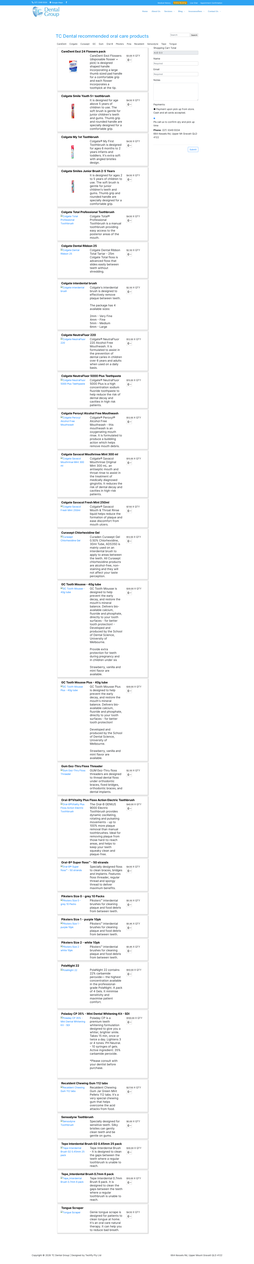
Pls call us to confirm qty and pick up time (174, 124)
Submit (193, 149)
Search (194, 35)
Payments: (159, 104)
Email (156, 69)
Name (156, 58)
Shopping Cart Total (164, 48)
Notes (156, 80)
